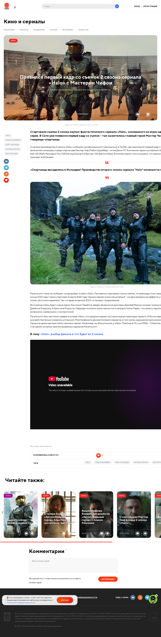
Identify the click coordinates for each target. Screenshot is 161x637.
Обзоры (23, 30)
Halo (8, 136)
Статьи (53, 30)
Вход (137, 6)
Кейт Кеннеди (12, 145)
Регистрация (150, 6)
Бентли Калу (12, 154)
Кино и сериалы (24, 21)
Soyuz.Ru (7, 6)
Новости (83, 30)
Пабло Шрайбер (13, 140)
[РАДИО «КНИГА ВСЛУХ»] (153, 599)
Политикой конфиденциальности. (20, 602)
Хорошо (65, 600)
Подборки (39, 30)
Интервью (67, 30)
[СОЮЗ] (7, 616)
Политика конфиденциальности (79, 597)
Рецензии (9, 30)
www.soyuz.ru (46, 446)
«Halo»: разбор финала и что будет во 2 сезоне (71, 334)
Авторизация (108, 579)
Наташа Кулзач (13, 149)
